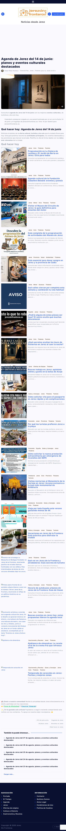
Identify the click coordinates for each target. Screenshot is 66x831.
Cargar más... (9, 774)
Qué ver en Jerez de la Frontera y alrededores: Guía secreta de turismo (46, 562)
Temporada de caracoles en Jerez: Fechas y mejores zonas (45, 674)
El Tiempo (7, 799)
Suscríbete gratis (58, 14)
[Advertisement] (33, 41)
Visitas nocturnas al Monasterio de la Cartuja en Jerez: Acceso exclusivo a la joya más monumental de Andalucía (46, 484)
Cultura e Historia (10, 811)
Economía (31, 421)
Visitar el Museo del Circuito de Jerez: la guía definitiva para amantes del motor (43, 208)
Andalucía (31, 475)
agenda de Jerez (57, 720)
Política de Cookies (45, 808)
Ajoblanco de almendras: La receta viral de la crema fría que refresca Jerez (45, 645)
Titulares (37, 70)
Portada (6, 796)
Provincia (36, 257)
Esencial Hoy (24, 70)
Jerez (32, 70)
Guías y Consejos (34, 394)
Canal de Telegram (29, 706)
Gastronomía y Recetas (35, 640)
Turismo (47, 148)
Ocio (35, 148)
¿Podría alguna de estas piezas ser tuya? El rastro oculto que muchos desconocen (45, 317)
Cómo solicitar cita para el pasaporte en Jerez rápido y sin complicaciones (46, 398)
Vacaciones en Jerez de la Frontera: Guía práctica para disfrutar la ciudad (45, 535)
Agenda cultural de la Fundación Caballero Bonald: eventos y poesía (45, 179)
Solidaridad (49, 257)
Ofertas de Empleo (40, 366)
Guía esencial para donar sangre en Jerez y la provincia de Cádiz (45, 261)
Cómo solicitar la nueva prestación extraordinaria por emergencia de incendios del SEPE (45, 456)
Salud (43, 257)
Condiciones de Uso (45, 805)
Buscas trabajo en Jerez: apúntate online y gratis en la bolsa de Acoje (45, 370)
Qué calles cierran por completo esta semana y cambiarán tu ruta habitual (46, 289)
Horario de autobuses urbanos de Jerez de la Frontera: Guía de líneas (45, 589)
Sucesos (41, 284)
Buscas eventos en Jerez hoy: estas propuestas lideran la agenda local (45, 616)
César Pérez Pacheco (11, 70)
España (30, 312)
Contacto (40, 796)
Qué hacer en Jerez (57, 727)
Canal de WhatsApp (11, 706)
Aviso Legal (41, 802)
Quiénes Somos (43, 799)
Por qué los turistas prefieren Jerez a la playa (46, 425)
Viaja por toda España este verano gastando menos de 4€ (45, 509)
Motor (35, 202)
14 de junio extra (43, 720)
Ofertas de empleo (11, 808)
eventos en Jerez (57, 723)
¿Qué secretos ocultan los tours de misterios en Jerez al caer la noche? (45, 343)
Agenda (6, 802)
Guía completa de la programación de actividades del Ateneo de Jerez (45, 234)
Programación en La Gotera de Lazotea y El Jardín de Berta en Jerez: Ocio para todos (43, 153)
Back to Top (59, 826)
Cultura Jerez (44, 723)
